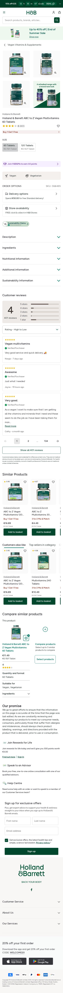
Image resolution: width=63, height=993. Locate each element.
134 (46, 441)
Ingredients (9, 247)
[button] (31, 224)
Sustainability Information (17, 280)
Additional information (15, 269)
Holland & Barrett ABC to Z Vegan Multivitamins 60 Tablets (15, 647)
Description (9, 236)
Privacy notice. (43, 843)
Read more (10, 426)
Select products (45, 659)
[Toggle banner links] (60, 4)
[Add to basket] (26, 637)
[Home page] (31, 12)
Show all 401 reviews (31, 450)
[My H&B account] (54, 12)
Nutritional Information (15, 258)
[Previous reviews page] (5, 441)
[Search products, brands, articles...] (57, 20)
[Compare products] (45, 629)
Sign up (31, 851)
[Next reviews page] (57, 441)
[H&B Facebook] (31, 889)
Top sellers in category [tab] (42, 544)
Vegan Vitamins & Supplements (24, 44)
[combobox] (28, 20)
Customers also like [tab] (14, 544)
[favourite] (25, 482)
